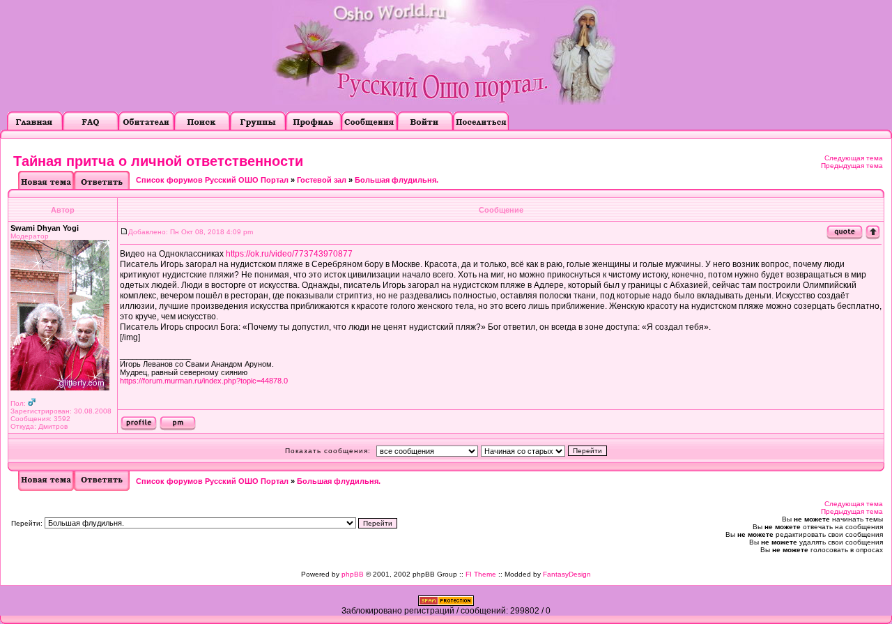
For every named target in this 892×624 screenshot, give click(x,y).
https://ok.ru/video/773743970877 (289, 254)
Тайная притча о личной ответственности (158, 161)
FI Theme (481, 574)
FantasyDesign (567, 574)
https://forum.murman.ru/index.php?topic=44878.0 (204, 380)
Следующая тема (853, 158)
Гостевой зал (321, 180)
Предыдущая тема (852, 165)
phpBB (352, 574)
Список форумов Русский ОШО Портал (212, 180)
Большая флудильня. (396, 180)
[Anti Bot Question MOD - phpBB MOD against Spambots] (446, 603)
